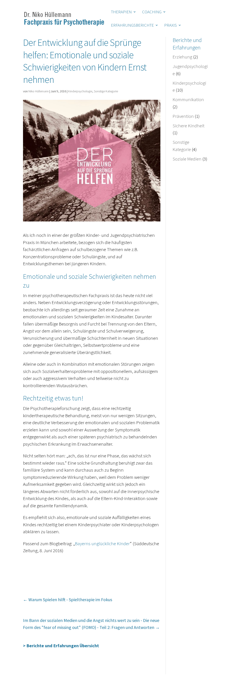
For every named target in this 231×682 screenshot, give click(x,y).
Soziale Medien (187, 159)
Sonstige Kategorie (106, 91)
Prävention (183, 116)
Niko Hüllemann (38, 91)
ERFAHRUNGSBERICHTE (132, 25)
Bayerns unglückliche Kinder (102, 543)
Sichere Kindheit (188, 126)
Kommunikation (188, 99)
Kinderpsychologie (80, 91)
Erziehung (182, 57)
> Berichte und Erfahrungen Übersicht (61, 645)
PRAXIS (170, 25)
